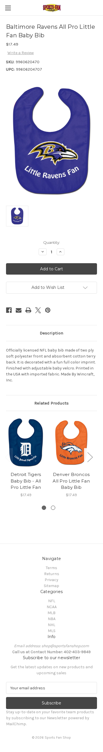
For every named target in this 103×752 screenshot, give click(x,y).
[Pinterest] (48, 310)
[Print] (28, 310)
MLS (52, 630)
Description (51, 333)
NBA (52, 618)
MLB (51, 612)
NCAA (52, 606)
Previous (7, 456)
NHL (51, 624)
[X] (38, 310)
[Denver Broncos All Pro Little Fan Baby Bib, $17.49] (71, 442)
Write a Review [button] (20, 52)
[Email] (18, 310)
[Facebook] (9, 310)
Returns (51, 573)
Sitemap (51, 585)
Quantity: (51, 242)
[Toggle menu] (8, 8)
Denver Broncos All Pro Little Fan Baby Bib (71, 481)
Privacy (51, 579)
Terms (51, 567)
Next (90, 456)
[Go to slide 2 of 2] (53, 508)
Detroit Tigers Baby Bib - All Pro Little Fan (26, 481)
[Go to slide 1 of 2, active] (44, 508)
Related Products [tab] (51, 403)
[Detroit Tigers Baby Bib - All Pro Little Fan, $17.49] (26, 442)
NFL (51, 600)
